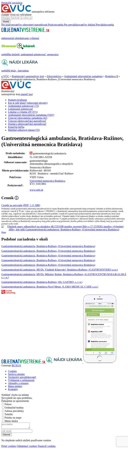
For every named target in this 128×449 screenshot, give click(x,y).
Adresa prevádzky (14, 411)
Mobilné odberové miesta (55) (24, 130)
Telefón (9, 414)
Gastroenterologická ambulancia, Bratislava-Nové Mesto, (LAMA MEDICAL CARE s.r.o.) (49, 286)
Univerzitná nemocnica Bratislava (47, 180)
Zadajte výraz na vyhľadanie (16, 14)
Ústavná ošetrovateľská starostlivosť (27, 121)
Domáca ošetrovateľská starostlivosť (27, 124)
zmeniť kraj (26, 94)
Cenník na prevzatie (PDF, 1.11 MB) (20, 205)
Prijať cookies (8, 446)
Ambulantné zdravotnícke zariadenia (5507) (31, 115)
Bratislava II (111, 76)
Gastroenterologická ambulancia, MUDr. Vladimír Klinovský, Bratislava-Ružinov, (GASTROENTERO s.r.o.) (59, 269)
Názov (8, 404)
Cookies (12, 371)
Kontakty (13, 389)
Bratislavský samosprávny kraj (28, 76)
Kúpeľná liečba (16, 127)
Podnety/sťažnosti (17, 99)
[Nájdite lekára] (64, 362)
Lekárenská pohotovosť (20, 109)
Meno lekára (11, 421)
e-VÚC (5, 76)
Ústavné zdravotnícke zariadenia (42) (27, 118)
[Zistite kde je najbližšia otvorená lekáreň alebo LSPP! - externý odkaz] (99, 362)
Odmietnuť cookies (27, 446)
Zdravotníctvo (54, 76)
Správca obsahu (16, 374)
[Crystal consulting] (8, 292)
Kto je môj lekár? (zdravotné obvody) (28, 103)
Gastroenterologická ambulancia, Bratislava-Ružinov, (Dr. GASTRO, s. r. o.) (41, 282)
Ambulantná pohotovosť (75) (23, 106)
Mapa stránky (15, 386)
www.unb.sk (36, 189)
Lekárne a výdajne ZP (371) (23, 112)
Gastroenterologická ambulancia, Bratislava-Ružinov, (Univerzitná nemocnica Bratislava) (48, 246)
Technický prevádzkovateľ (22, 377)
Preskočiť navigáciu (11, 2)
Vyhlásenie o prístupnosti (21, 380)
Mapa (3, 232)
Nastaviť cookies (47, 446)
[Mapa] (64, 228)
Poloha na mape (13, 417)
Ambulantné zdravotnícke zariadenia (83, 76)
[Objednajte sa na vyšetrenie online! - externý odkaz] (23, 362)
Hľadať (6, 21)
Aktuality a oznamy (18, 383)
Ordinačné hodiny (14, 407)
